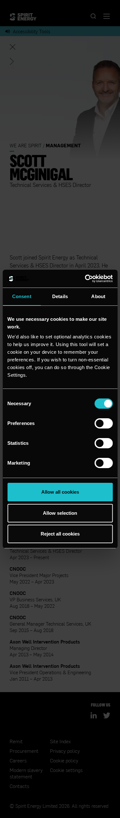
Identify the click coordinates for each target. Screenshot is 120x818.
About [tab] (98, 296)
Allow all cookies (60, 492)
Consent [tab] (21, 296)
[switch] (103, 423)
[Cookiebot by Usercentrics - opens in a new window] (85, 278)
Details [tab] (60, 296)
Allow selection (60, 513)
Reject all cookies (60, 533)
